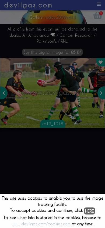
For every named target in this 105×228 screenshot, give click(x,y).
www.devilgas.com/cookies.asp (41, 223)
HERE (89, 211)
